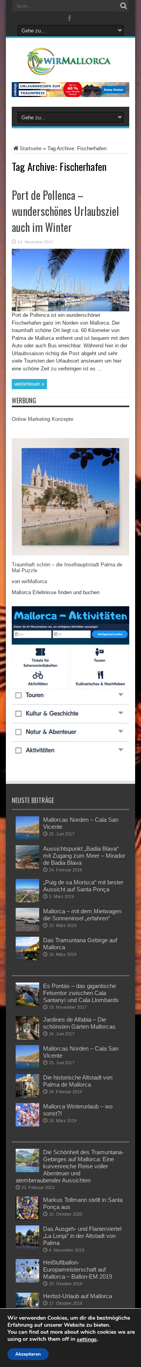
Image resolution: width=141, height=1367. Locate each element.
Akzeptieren (28, 1354)
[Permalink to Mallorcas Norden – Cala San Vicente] (27, 838)
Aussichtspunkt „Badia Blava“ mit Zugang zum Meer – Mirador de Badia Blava (84, 855)
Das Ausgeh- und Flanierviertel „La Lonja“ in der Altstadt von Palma (82, 1235)
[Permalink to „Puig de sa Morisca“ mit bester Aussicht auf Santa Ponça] (27, 901)
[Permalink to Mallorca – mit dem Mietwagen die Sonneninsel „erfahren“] (27, 929)
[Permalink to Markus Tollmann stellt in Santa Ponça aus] (27, 1218)
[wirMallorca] (70, 69)
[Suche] (123, 6)
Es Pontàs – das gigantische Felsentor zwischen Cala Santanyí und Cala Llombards (81, 993)
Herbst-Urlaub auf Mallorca (77, 1296)
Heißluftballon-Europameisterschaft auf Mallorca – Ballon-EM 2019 (77, 1269)
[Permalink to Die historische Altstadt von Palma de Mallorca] (27, 1096)
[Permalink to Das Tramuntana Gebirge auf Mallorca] (27, 958)
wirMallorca (34, 581)
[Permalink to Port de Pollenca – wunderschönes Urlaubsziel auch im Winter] (70, 310)
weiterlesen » (29, 384)
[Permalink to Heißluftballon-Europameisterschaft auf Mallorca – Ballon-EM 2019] (27, 1281)
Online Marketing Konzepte (42, 419)
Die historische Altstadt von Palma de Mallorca (77, 1081)
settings (87, 1339)
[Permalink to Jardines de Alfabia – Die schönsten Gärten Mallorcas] (27, 1038)
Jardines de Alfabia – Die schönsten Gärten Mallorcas (79, 1023)
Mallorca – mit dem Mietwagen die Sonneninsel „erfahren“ (82, 915)
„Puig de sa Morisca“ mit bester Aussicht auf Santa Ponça (83, 886)
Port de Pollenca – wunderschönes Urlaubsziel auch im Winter (65, 211)
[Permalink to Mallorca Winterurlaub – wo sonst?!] (27, 1125)
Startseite (31, 148)
